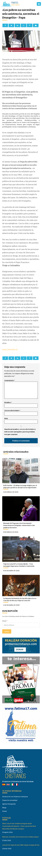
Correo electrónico (12, 410)
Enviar (6, 631)
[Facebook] (5, 25)
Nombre (8, 402)
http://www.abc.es (10, 349)
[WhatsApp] (23, 25)
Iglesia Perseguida (9, 804)
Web (6, 418)
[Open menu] (39, 4)
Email (4, 621)
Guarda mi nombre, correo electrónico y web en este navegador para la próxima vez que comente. (20, 431)
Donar (4, 811)
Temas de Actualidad (9, 800)
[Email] (36, 25)
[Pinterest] (29, 25)
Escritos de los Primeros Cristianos (15, 796)
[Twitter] (11, 25)
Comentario (9, 380)
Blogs (4, 807)
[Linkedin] (17, 25)
